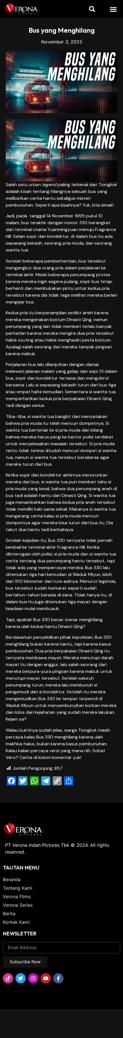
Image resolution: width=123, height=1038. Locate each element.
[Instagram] (33, 978)
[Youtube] (46, 978)
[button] (113, 9)
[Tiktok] (8, 978)
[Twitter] (20, 978)
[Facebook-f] (58, 978)
